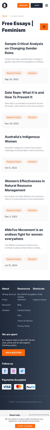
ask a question (13, 352)
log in (36, 5)
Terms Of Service (25, 321)
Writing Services (9, 294)
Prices (4, 299)
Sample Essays (17, 16)
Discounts (6, 305)
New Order (37, 294)
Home (4, 16)
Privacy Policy (23, 326)
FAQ (19, 315)
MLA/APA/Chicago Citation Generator (25, 297)
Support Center (39, 299)
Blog (19, 305)
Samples (5, 310)
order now (23, 5)
